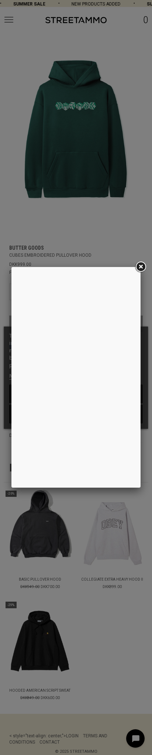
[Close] (140, 267)
